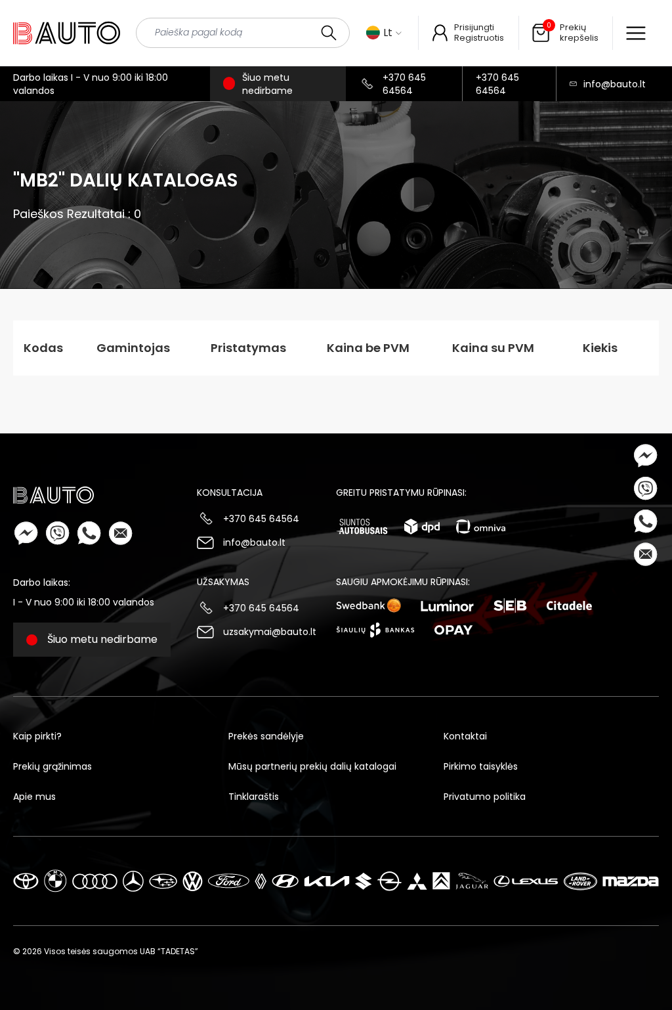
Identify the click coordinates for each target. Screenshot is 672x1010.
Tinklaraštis (253, 796)
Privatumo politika (485, 796)
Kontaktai (465, 736)
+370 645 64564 (404, 84)
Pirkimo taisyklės (481, 766)
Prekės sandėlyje (266, 736)
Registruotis (479, 38)
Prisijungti (474, 27)
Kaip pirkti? (37, 736)
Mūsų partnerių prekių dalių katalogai (312, 766)
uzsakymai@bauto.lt (269, 631)
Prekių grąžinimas (52, 766)
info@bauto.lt (614, 84)
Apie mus (34, 796)
